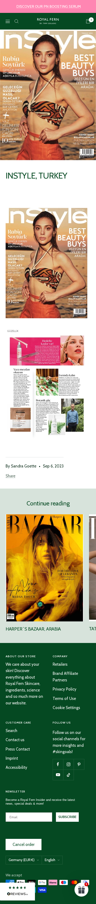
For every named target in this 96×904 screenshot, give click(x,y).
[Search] (16, 21)
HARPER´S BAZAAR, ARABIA (33, 629)
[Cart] (88, 21)
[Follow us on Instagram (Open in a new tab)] (68, 764)
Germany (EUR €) (21, 860)
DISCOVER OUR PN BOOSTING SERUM (48, 6)
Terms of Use (64, 698)
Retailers (60, 664)
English (50, 860)
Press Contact (18, 749)
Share (10, 476)
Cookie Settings (66, 707)
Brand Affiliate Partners (65, 676)
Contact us (15, 739)
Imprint (12, 758)
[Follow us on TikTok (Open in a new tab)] (68, 775)
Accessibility (16, 767)
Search (11, 730)
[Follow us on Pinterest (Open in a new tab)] (79, 764)
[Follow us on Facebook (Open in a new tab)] (58, 764)
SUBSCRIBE (67, 817)
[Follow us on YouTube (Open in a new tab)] (58, 775)
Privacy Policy (64, 689)
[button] (17, 891)
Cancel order (23, 844)
